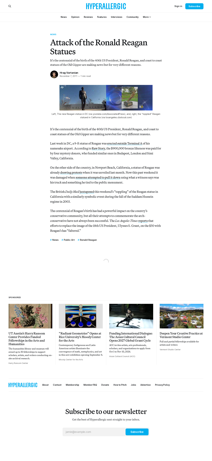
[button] (146, 17)
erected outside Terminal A (124, 143)
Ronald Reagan (88, 239)
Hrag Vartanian (69, 72)
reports (143, 221)
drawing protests (71, 172)
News (53, 34)
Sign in (178, 6)
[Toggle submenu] (150, 17)
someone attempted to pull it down (98, 177)
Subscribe (194, 6)
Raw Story (98, 148)
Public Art (69, 239)
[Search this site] (9, 6)
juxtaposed (87, 192)
